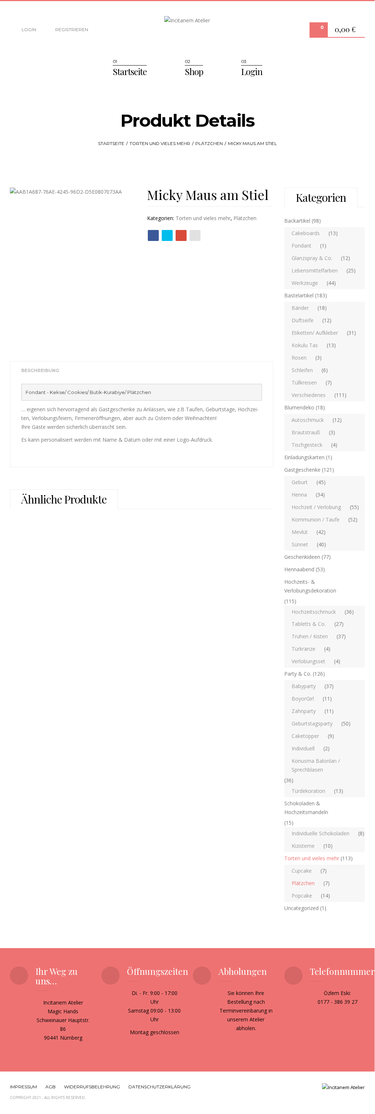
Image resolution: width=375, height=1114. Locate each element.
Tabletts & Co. (309, 623)
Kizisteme (303, 845)
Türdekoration (308, 790)
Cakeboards (306, 233)
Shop (194, 71)
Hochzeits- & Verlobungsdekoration (310, 586)
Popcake (302, 895)
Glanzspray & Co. (312, 258)
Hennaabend (299, 569)
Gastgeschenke (302, 469)
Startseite (130, 71)
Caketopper (305, 735)
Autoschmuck (308, 419)
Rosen (299, 357)
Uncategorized (301, 908)
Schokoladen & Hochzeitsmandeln (306, 808)
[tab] (40, 370)
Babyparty (304, 686)
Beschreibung (40, 370)
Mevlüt (300, 531)
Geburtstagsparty (312, 723)
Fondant (301, 245)
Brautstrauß (306, 432)
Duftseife (303, 320)
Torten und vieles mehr (160, 143)
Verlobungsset (308, 661)
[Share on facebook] (153, 235)
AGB (50, 1086)
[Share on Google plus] (181, 235)
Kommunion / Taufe (316, 519)
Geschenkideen (302, 556)
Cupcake (302, 870)
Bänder (300, 307)
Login (28, 29)
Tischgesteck (307, 444)
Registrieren (71, 29)
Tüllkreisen (304, 382)
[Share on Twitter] (167, 235)
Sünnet (300, 544)
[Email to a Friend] (195, 235)
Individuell (303, 748)
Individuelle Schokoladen (320, 833)
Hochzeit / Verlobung (316, 507)
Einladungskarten (304, 457)
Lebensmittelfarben (315, 270)
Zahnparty (304, 711)
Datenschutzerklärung (159, 1086)
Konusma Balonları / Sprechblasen (316, 765)
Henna (299, 494)
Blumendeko (299, 407)
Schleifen (302, 370)
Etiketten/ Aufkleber (315, 332)
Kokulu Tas (305, 345)
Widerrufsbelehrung (92, 1086)
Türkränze (303, 648)
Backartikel (297, 220)
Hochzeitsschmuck (314, 611)
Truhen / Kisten (310, 636)
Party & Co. (297, 673)
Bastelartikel (299, 295)
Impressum (23, 1086)
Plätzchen (209, 143)
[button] (347, 30)
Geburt (300, 482)
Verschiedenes (309, 394)
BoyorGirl (303, 698)
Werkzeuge (305, 282)
